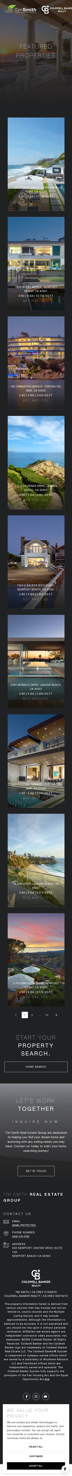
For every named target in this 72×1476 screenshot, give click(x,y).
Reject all (36, 1446)
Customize (36, 1456)
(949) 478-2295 (20, 1236)
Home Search (36, 1066)
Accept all (36, 1465)
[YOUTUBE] (45, 1396)
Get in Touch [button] (36, 1171)
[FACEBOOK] (26, 1396)
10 (46, 1015)
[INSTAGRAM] (36, 1396)
